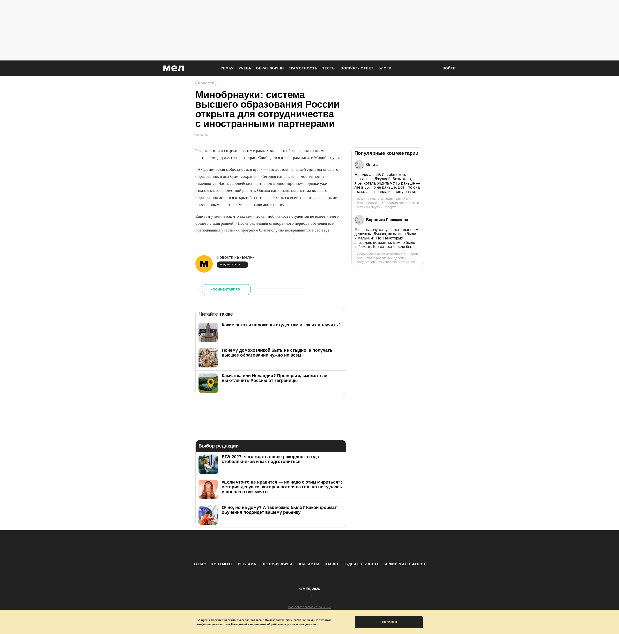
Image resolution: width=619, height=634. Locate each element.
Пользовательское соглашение (309, 607)
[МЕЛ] (173, 68)
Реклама (247, 564)
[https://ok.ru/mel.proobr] (336, 546)
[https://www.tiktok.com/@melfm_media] (309, 546)
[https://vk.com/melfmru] (296, 546)
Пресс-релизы (277, 564)
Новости (206, 83)
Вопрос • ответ (357, 68)
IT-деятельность (362, 564)
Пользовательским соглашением (289, 620)
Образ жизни (270, 68)
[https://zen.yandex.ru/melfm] (283, 546)
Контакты (222, 564)
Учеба (245, 68)
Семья (227, 68)
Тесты (329, 68)
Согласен (389, 622)
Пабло (331, 564)
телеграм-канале (298, 157)
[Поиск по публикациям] (433, 69)
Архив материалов (405, 564)
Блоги (384, 68)
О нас (200, 564)
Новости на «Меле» (235, 257)
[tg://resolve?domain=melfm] (270, 546)
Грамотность (303, 68)
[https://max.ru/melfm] (349, 546)
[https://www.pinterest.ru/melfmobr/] (323, 546)
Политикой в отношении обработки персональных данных (274, 624)
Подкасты (308, 564)
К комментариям (226, 289)
